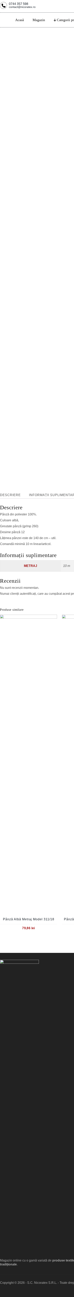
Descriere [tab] (10, 495)
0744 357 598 (22, 5)
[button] (4, 618)
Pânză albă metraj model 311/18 (28, 919)
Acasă (19, 20)
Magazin (39, 20)
